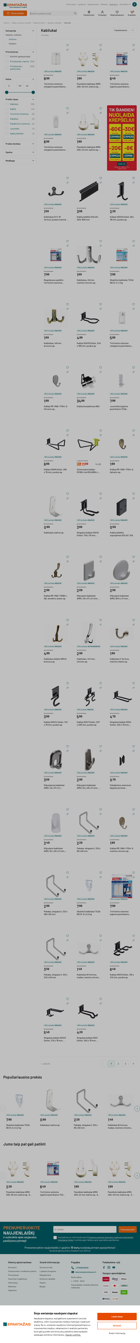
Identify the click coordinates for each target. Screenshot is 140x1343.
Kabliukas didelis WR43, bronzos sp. (55, 660)
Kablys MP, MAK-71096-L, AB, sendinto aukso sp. (56, 597)
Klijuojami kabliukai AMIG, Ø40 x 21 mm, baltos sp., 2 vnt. (119, 597)
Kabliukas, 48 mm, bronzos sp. (53, 344)
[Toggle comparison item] (67, 50)
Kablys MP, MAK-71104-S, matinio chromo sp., (122, 849)
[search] (75, 13)
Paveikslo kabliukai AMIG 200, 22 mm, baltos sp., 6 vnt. (89, 148)
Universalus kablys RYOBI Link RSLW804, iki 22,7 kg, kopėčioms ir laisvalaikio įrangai (88, 471)
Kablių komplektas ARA (88, 406)
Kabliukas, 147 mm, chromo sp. (86, 660)
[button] (88, 13)
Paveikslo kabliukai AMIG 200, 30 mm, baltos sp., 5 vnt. (18, 1193)
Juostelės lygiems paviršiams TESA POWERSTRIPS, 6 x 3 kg (121, 408)
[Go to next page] (133, 1063)
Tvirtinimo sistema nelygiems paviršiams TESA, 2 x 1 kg (54, 148)
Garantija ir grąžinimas (17, 1279)
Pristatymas (13, 1275)
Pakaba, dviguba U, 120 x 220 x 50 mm (55, 976)
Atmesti (117, 1325)
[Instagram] (108, 1267)
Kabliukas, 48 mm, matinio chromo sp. (86, 281)
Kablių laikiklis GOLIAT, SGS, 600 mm (88, 218)
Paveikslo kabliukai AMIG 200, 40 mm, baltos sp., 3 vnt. (88, 85)
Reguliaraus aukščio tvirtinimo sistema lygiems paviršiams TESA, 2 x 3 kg (53, 281)
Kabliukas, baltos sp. (54, 532)
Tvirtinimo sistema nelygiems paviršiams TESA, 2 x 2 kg (54, 85)
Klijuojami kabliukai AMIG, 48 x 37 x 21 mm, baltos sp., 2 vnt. (87, 597)
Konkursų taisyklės (47, 1279)
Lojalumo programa (48, 1271)
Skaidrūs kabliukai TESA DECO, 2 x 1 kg (121, 281)
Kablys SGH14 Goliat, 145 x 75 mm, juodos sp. (56, 723)
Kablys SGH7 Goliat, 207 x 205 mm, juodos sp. (88, 723)
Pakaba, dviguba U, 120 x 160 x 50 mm (55, 912)
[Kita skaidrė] (137, 1108)
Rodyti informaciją (117, 1333)
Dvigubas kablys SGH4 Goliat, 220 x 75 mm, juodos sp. (120, 723)
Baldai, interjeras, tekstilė (21, 23)
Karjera (43, 1282)
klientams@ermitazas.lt (85, 1272)
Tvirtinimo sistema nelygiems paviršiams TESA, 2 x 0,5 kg (120, 345)
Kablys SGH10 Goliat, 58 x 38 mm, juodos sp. (122, 218)
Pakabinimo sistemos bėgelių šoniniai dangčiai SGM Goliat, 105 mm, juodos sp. (121, 787)
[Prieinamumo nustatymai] (134, 4)
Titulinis (6, 23)
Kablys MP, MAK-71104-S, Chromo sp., (56, 407)
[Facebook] (104, 1267)
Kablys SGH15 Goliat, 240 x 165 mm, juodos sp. (89, 344)
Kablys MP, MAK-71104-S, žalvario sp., (122, 470)
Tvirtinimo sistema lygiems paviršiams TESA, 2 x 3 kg (119, 913)
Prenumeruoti (128, 1229)
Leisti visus (117, 1316)
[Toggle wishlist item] (67, 45)
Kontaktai (12, 1267)
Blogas (42, 1286)
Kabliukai (67, 23)
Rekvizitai (12, 1286)
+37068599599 (81, 1267)
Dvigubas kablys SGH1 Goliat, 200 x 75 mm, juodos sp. (87, 1039)
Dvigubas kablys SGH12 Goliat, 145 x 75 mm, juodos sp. (88, 534)
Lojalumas (81, 4)
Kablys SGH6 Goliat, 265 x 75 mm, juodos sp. (55, 470)
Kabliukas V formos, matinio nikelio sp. (119, 660)
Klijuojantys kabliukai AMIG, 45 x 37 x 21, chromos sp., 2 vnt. (54, 787)
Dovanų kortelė (46, 1267)
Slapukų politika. (73, 1334)
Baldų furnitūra (39, 23)
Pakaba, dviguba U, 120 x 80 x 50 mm (88, 849)
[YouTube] (113, 1267)
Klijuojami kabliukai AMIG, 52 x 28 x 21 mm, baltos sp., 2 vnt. (54, 850)
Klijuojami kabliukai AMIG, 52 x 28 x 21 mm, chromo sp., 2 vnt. (87, 787)
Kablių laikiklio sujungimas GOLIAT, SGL (122, 534)
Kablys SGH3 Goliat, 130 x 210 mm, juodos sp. (122, 976)
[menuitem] (71, 4)
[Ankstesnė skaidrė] (2, 1108)
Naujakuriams (93, 4)
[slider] (6, 92)
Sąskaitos (113, 4)
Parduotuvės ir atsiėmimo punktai (22, 1271)
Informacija (71, 4)
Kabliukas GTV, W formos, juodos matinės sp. (55, 218)
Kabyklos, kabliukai (54, 23)
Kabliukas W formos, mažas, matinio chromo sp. (88, 976)
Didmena (104, 4)
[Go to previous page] (103, 1063)
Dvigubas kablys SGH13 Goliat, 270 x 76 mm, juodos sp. (55, 1039)
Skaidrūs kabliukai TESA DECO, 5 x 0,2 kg (88, 912)
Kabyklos (12, 43)
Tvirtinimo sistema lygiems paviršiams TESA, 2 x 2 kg (119, 85)
